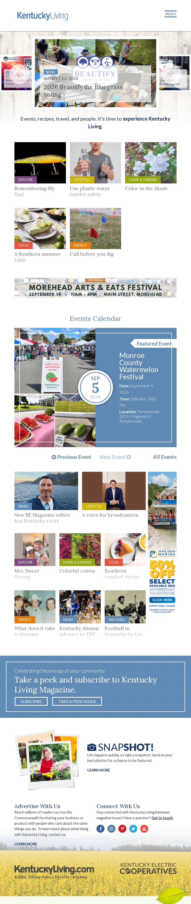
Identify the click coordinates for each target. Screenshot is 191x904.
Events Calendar (95, 318)
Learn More (98, 770)
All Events (165, 457)
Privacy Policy (40, 877)
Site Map (79, 877)
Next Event (112, 457)
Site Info (62, 877)
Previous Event (74, 457)
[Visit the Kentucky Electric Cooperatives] (148, 868)
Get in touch (162, 818)
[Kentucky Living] (43, 15)
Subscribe (31, 701)
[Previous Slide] (19, 74)
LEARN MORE (25, 844)
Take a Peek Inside (77, 701)
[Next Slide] (172, 74)
